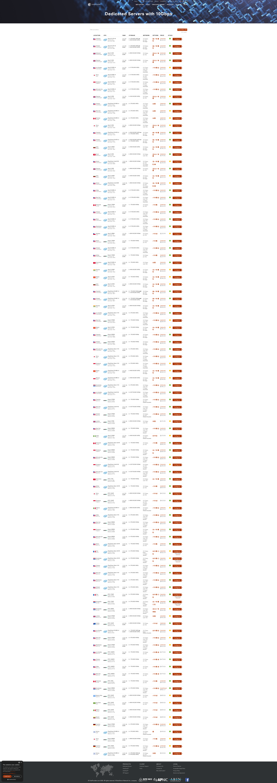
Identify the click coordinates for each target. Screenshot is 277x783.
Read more (13, 771)
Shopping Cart (149, 1)
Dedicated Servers (158, 4)
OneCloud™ (126, 768)
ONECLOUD (170, 4)
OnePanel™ (125, 770)
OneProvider (94, 4)
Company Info (159, 766)
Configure (177, 39)
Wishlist (157, 1)
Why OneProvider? (160, 770)
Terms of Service (177, 766)
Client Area (141, 1)
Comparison (163, 1)
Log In (135, 1)
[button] (12, 773)
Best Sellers (140, 4)
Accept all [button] (7, 776)
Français (183, 1)
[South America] (94, 775)
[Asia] (109, 767)
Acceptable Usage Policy (179, 768)
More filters (181, 29)
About (186, 4)
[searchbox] (133, 29)
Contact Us (171, 1)
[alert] (12, 771)
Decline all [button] (17, 776)
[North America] (94, 767)
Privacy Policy (176, 770)
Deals (148, 4)
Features (179, 4)
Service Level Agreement (179, 773)
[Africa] (103, 773)
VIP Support (126, 773)
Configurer (177, 400)
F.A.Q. (141, 768)
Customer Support (144, 766)
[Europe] (102, 766)
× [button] (21, 762)
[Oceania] (111, 775)
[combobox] (133, 30)
